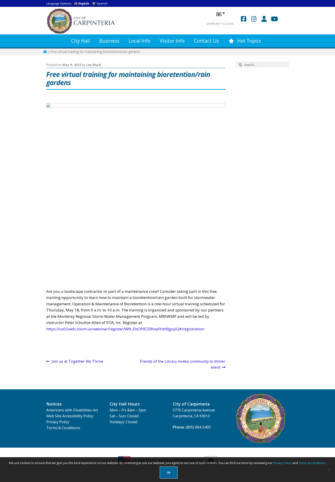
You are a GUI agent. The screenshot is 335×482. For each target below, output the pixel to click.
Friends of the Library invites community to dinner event (182, 364)
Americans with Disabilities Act (72, 410)
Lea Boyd (93, 65)
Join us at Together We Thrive (77, 362)
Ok (168, 472)
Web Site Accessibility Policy (69, 415)
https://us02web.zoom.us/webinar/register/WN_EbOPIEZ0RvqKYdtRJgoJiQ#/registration (125, 329)
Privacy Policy (57, 421)
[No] (329, 469)
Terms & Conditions (63, 427)
